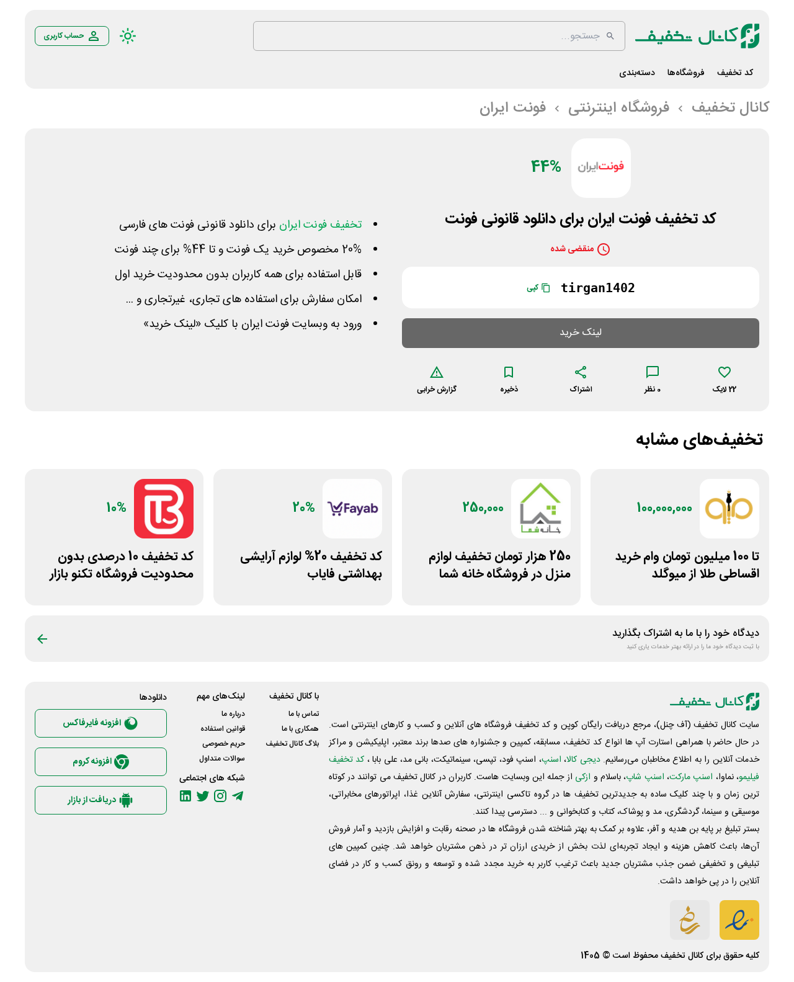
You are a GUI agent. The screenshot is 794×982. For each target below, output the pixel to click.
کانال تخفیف (682, 956)
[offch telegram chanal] (237, 795)
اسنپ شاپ (645, 777)
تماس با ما (303, 714)
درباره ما (233, 714)
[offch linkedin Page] (185, 795)
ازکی (583, 777)
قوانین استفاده (222, 729)
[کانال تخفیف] (697, 36)
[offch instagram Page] (220, 795)
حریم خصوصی (223, 744)
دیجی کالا (583, 759)
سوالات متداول (222, 758)
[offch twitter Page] (202, 795)
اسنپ (551, 759)
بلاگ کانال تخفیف (292, 744)
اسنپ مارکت (691, 777)
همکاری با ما (300, 729)
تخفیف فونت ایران (320, 225)
